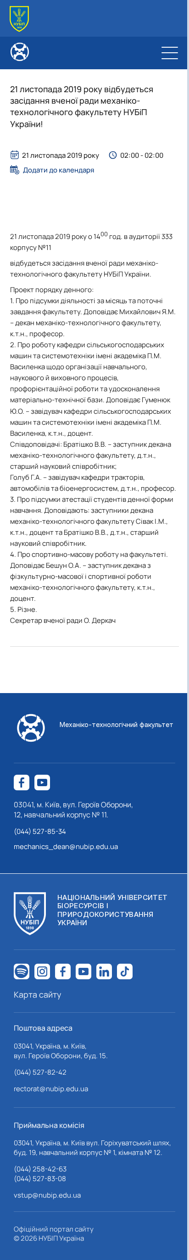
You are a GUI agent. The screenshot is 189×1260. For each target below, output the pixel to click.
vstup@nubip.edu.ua (47, 1195)
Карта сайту (37, 994)
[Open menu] (170, 53)
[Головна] (19, 19)
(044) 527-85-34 (40, 831)
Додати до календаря (58, 169)
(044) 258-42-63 (40, 1169)
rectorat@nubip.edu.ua (51, 1088)
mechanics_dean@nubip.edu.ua (66, 846)
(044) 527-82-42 (40, 1072)
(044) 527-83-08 (40, 1178)
